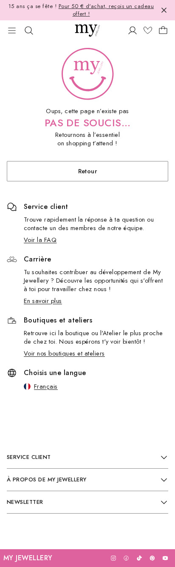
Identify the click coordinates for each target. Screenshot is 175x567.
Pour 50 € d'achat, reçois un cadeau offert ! (106, 10)
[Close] (164, 10)
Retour (87, 171)
